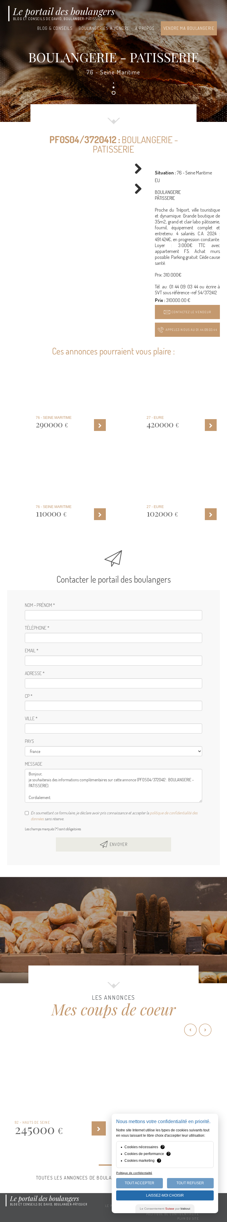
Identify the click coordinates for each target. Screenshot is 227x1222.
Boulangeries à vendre (104, 28)
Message (33, 764)
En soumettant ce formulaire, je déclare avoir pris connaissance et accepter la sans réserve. (114, 815)
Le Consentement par (165, 1208)
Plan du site (188, 1218)
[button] (187, 312)
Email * (31, 651)
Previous (17, 169)
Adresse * (35, 673)
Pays (29, 741)
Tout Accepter (139, 1183)
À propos (145, 28)
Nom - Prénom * (40, 605)
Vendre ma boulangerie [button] (188, 28)
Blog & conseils (55, 28)
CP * (29, 696)
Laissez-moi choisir (165, 1195)
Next (136, 169)
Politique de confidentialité (172, 1214)
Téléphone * (37, 628)
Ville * (31, 718)
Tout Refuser (190, 1183)
